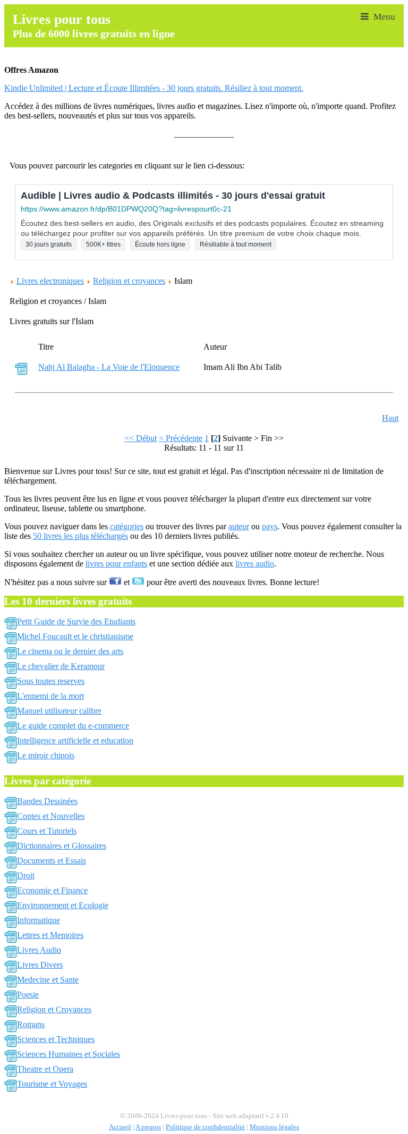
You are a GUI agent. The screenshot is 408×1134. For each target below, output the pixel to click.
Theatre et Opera (45, 1068)
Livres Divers (40, 964)
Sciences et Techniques (56, 1039)
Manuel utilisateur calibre (59, 710)
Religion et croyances (129, 280)
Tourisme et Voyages (52, 1083)
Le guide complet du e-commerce (73, 725)
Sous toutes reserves (50, 681)
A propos (148, 1127)
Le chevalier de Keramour (61, 666)
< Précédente (180, 438)
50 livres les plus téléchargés (80, 535)
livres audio (254, 563)
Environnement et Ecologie (62, 905)
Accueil (120, 1127)
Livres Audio (39, 949)
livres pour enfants (116, 563)
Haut (390, 417)
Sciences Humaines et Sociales (68, 1054)
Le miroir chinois (45, 755)
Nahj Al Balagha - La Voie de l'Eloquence (109, 366)
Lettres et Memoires (50, 935)
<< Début (140, 438)
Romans (31, 1024)
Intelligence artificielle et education (75, 740)
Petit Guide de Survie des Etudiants (76, 621)
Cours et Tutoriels (46, 830)
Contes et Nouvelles (50, 815)
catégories (126, 526)
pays (269, 526)
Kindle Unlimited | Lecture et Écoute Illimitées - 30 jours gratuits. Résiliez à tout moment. (153, 87)
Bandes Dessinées (47, 801)
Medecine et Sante (48, 979)
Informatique (38, 920)
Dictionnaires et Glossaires (61, 845)
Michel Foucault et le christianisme (75, 636)
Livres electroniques (50, 280)
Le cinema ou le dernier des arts (70, 651)
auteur (238, 526)
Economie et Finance (52, 890)
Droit (26, 875)
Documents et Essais (51, 860)
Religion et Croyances (54, 1009)
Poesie (28, 994)
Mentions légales (274, 1127)
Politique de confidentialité (205, 1127)
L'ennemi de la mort (50, 695)
